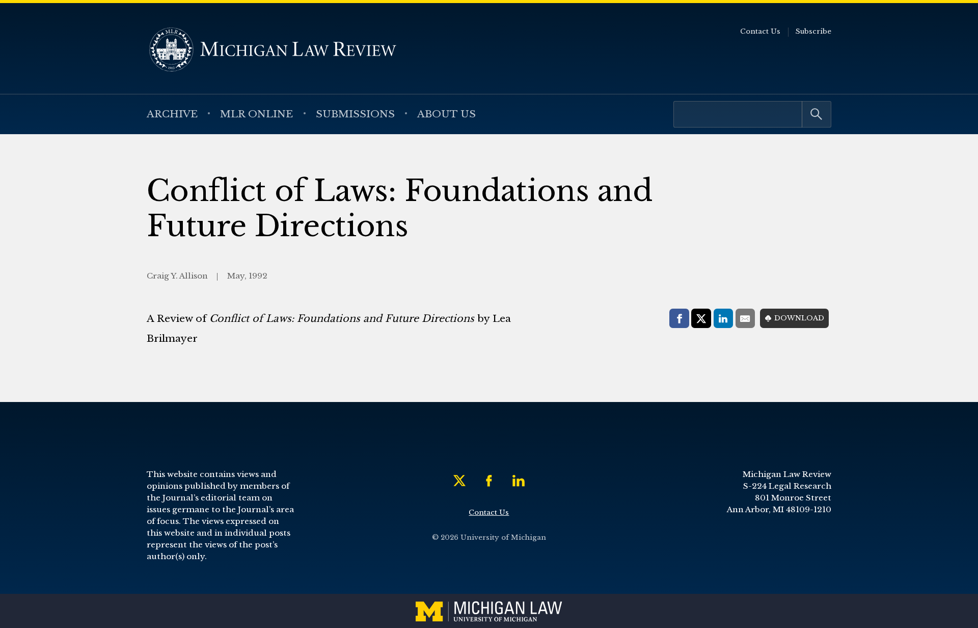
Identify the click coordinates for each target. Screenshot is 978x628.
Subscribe (813, 31)
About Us (446, 114)
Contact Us (760, 31)
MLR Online (256, 114)
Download (799, 318)
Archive (172, 114)
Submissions (355, 114)
